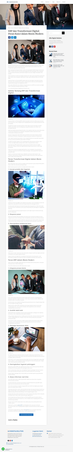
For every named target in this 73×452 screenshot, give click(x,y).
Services (47, 1)
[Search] (63, 33)
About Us (58, 1)
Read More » (54, 57)
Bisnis (9, 27)
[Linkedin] (12, 440)
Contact (63, 1)
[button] (9, 37)
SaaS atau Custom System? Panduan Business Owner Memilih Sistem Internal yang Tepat (58, 55)
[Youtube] (54, 46)
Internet (12, 27)
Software (23, 27)
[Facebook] (52, 46)
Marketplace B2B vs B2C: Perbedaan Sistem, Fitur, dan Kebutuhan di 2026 (58, 65)
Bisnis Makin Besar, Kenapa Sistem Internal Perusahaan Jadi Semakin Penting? (58, 60)
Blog (53, 1)
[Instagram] (50, 46)
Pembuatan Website (17, 27)
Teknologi (27, 27)
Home (42, 1)
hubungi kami (26, 409)
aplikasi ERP (19, 405)
